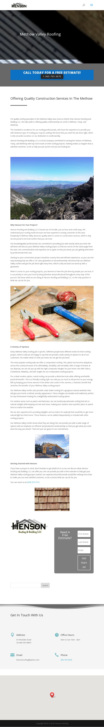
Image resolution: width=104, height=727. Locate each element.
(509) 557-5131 (33, 482)
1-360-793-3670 (52, 76)
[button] (53, 695)
